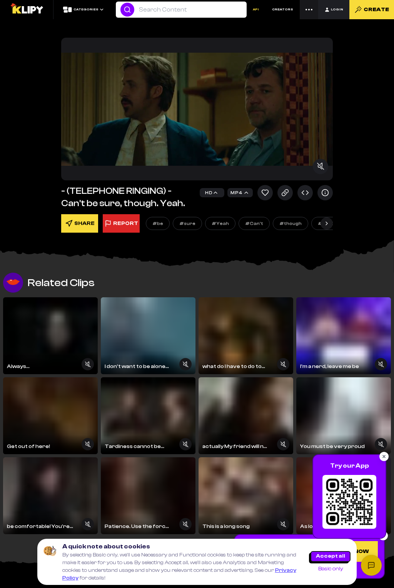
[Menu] (309, 9)
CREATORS (282, 9)
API (256, 9)
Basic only (330, 569)
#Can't (254, 223)
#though (290, 223)
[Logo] (26, 9)
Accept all (330, 556)
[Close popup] (384, 456)
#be (157, 223)
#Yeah (220, 223)
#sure (187, 223)
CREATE (376, 10)
